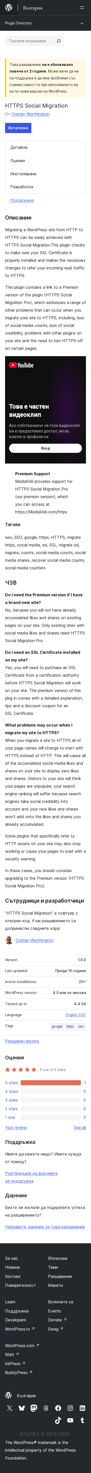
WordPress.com (22, 1345)
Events (54, 1310)
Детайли (19, 147)
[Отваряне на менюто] (83, 7)
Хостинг (13, 1276)
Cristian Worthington (31, 114)
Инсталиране (23, 173)
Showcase (57, 1258)
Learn (10, 1301)
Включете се (60, 1301)
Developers (15, 1319)
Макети (55, 1285)
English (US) (76, 1015)
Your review (16, 1127)
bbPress (15, 1363)
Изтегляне (18, 128)
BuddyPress (19, 1372)
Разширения (60, 1276)
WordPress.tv (20, 1329)
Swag (55, 1329)
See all (80, 1127)
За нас (11, 1258)
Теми (53, 1267)
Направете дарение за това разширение (45, 1226)
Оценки (17, 160)
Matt (12, 1354)
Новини (12, 1267)
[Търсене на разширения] (59, 41)
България (26, 1395)
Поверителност (20, 1285)
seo (81, 1026)
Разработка (21, 186)
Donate (57, 1319)
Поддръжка (22, 200)
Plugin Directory (18, 23)
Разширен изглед (22, 1041)
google (57, 1026)
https (70, 1026)
